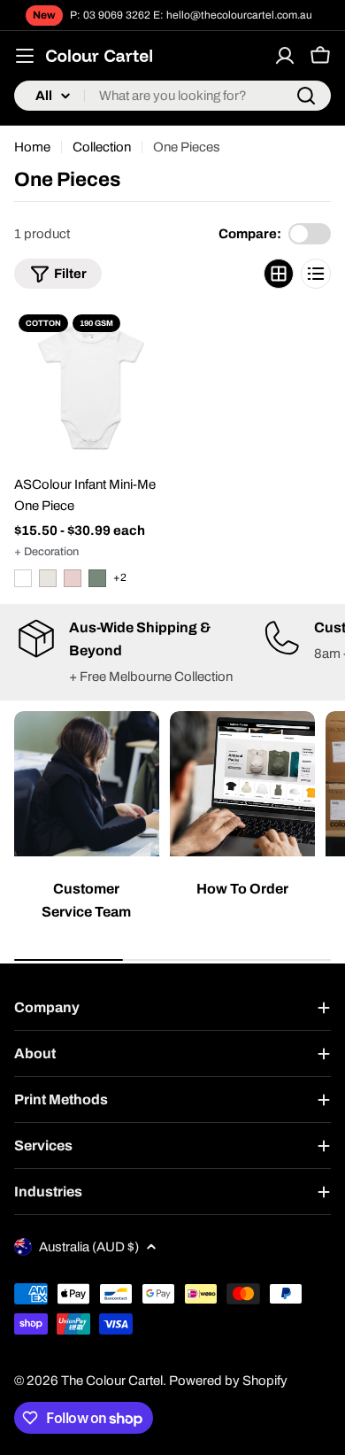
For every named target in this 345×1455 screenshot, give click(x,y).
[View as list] (316, 274)
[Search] (306, 95)
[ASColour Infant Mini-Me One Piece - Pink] (72, 578)
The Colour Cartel (112, 1381)
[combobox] (172, 96)
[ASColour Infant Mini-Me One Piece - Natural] (48, 578)
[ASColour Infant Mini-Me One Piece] (90, 386)
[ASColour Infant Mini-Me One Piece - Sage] (97, 578)
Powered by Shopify (228, 1381)
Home (32, 147)
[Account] (284, 55)
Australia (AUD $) (89, 1247)
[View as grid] (279, 274)
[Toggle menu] (24, 55)
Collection (102, 147)
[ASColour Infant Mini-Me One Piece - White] (23, 578)
